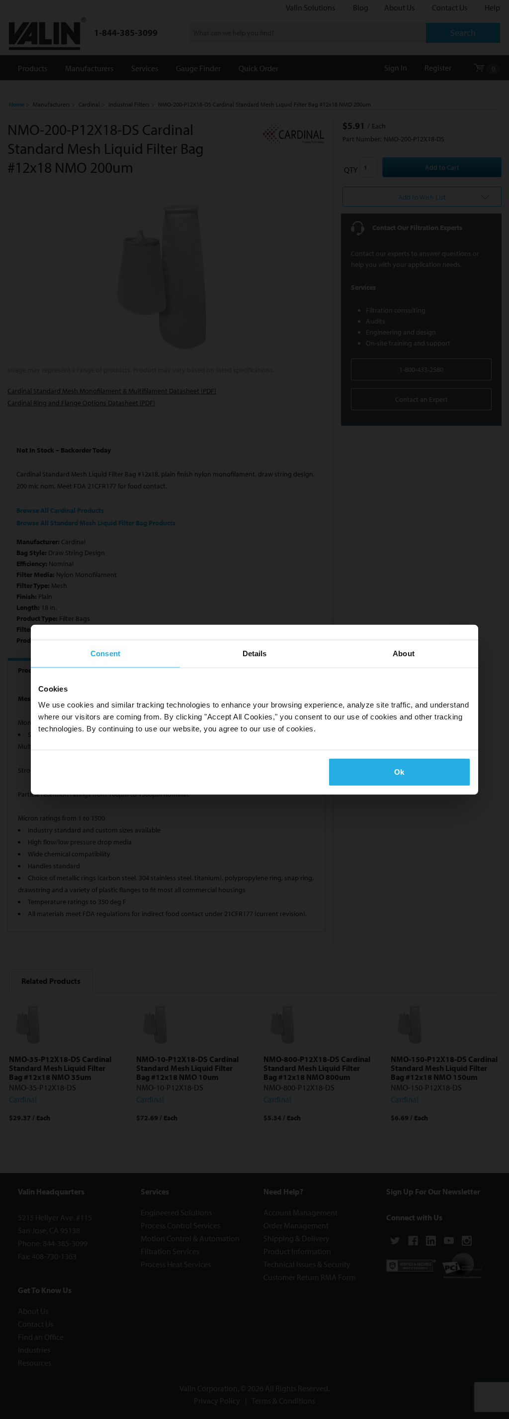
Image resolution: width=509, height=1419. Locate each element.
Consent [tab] (105, 653)
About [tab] (404, 653)
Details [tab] (255, 653)
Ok (399, 771)
